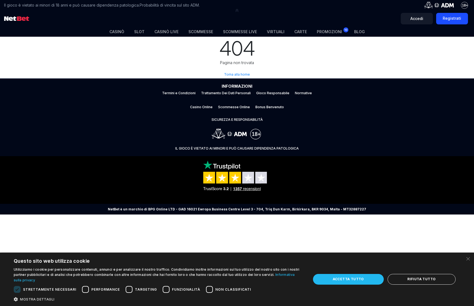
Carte (300, 31)
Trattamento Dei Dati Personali (226, 93)
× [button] (468, 258)
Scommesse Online (234, 107)
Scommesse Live (240, 31)
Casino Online (201, 107)
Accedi (416, 18)
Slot (139, 31)
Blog (359, 31)
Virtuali (275, 31)
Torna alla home (237, 74)
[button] (237, 10)
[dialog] (237, 279)
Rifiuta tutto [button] (421, 279)
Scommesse (200, 31)
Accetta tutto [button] (348, 279)
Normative (303, 93)
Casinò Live (166, 31)
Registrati (452, 18)
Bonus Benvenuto (269, 107)
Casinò (116, 31)
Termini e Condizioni (179, 93)
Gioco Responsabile (272, 93)
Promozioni (332, 31)
